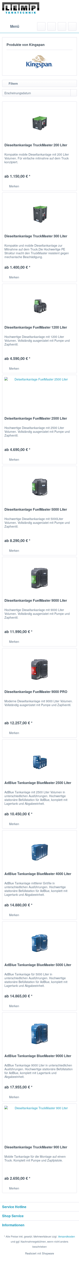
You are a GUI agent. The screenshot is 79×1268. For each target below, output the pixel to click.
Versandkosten (66, 1236)
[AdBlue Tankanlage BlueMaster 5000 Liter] (39, 943)
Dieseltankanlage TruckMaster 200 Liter (35, 145)
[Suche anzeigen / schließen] (41, 26)
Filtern (13, 83)
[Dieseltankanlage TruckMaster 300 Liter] (39, 214)
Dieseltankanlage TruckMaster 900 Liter (35, 1147)
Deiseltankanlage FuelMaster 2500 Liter (35, 418)
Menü (14, 26)
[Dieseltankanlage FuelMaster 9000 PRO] (39, 669)
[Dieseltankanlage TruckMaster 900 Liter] (39, 1125)
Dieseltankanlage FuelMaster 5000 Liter (35, 509)
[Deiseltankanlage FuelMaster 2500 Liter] (39, 396)
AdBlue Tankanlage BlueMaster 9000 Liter (37, 1056)
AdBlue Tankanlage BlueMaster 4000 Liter (37, 874)
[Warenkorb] (72, 26)
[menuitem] (10, 26)
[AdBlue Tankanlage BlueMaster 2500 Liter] (39, 760)
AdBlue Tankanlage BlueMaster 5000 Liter (37, 965)
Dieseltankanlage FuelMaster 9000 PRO (35, 692)
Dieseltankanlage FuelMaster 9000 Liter (35, 600)
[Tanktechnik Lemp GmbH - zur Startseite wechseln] (21, 11)
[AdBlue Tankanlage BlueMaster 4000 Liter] (39, 851)
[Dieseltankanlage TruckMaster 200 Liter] (39, 123)
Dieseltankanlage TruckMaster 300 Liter (35, 236)
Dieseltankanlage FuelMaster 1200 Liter (35, 327)
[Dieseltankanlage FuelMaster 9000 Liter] (39, 578)
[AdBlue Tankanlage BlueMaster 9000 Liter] (39, 1034)
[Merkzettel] (51, 26)
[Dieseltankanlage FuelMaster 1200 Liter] (39, 305)
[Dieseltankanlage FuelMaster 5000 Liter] (39, 487)
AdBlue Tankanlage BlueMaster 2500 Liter (37, 783)
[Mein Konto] (62, 26)
